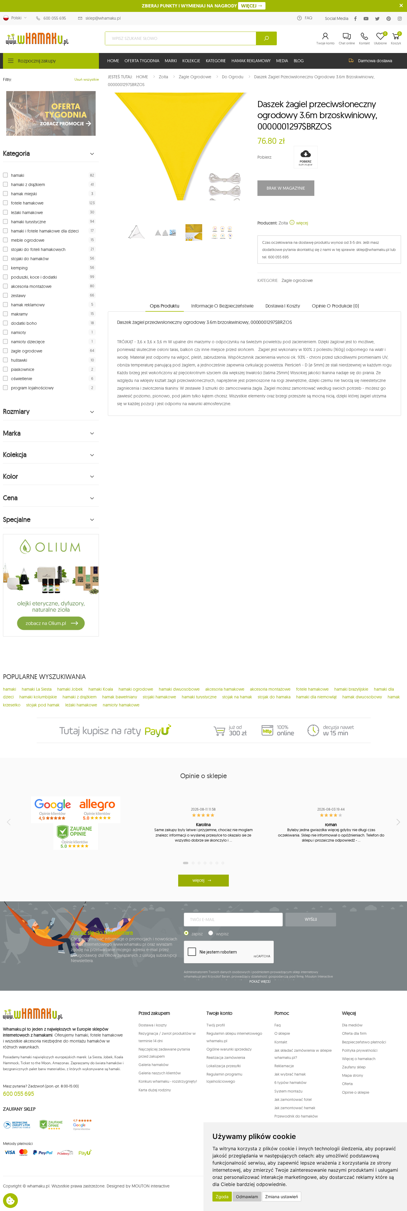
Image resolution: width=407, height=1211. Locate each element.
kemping (19, 268)
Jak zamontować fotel (293, 1099)
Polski (15, 18)
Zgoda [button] (222, 1196)
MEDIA (282, 60)
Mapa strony (352, 1075)
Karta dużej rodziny (155, 1089)
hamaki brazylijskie (351, 689)
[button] (325, 38)
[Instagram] (401, 18)
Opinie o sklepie (355, 1092)
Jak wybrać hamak (290, 1074)
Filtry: (7, 79)
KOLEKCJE (191, 60)
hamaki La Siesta (37, 689)
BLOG (299, 60)
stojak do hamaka (274, 697)
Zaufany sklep (354, 1067)
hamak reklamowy (28, 305)
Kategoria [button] (16, 153)
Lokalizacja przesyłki (223, 1065)
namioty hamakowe (121, 705)
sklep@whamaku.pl (103, 18)
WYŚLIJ (311, 919)
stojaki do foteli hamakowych (38, 249)
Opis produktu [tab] (164, 306)
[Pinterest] (389, 18)
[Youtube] (367, 18)
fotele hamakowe (27, 203)
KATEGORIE (216, 60)
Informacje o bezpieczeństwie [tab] (222, 306)
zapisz (197, 934)
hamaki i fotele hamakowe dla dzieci (45, 231)
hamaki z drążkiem (28, 184)
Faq (277, 1025)
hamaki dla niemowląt (316, 697)
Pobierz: (264, 157)
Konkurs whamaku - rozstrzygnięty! (168, 1081)
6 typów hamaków (290, 1082)
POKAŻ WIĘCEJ (260, 981)
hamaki (17, 175)
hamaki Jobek (70, 689)
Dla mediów (352, 1025)
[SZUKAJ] (266, 38)
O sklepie (282, 1033)
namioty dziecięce (28, 341)
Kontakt (280, 1042)
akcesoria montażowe (31, 286)
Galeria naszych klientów (160, 1072)
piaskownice (22, 369)
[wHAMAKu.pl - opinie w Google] (53, 809)
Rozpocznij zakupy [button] (37, 61)
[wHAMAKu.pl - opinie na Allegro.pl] (98, 809)
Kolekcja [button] (15, 455)
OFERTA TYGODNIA (142, 60)
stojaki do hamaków (30, 258)
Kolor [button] (10, 476)
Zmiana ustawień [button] (281, 1196)
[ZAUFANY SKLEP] (17, 1125)
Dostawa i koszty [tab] (282, 306)
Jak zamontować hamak (294, 1107)
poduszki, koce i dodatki (34, 277)
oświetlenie (21, 378)
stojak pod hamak (43, 705)
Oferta (347, 1083)
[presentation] (9, 822)
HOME (113, 60)
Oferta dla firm (354, 1033)
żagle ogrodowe (26, 351)
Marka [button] (12, 433)
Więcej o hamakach (358, 1058)
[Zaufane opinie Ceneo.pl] (51, 1125)
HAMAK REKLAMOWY (251, 60)
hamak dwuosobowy (362, 697)
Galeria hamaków (154, 1064)
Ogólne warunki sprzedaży (229, 1049)
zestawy (18, 295)
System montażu (288, 1091)
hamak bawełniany (119, 697)
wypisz (222, 934)
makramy (19, 314)
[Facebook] (356, 18)
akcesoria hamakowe (224, 689)
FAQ (308, 18)
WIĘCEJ (249, 6)
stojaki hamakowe (159, 697)
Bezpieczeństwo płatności (364, 1042)
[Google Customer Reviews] (85, 1125)
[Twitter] (378, 18)
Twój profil (215, 1025)
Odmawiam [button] (247, 1196)
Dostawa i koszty (153, 1025)
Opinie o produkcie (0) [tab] (335, 306)
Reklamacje (284, 1065)
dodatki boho (24, 323)
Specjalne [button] (16, 520)
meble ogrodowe (27, 240)
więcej (301, 223)
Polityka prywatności (360, 1050)
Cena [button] (10, 498)
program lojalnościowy (32, 388)
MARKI (170, 60)
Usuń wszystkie (86, 79)
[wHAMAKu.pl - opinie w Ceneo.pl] (75, 836)
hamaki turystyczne (28, 221)
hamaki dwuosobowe (179, 689)
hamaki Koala (100, 689)
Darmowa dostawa (375, 60)
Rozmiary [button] (16, 412)
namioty (18, 332)
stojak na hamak (237, 697)
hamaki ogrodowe (136, 689)
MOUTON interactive (151, 1186)
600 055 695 (55, 18)
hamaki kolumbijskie (38, 697)
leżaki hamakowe (27, 212)
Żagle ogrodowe (297, 280)
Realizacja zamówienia (225, 1057)
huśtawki (19, 360)
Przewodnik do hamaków (296, 1116)
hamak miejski (24, 193)
